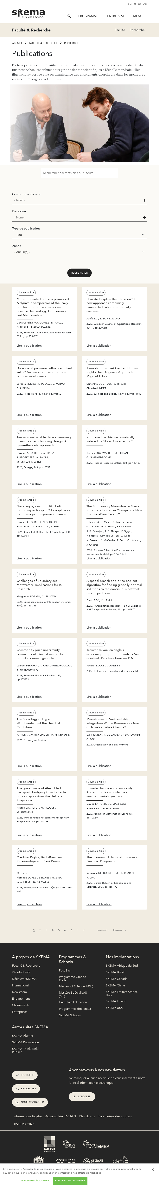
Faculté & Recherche (43, 43)
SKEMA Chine (115, 985)
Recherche (71, 43)
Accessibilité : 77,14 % (60, 1116)
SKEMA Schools (70, 1015)
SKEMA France (116, 1001)
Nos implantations (122, 957)
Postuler (27, 1075)
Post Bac (65, 970)
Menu (137, 16)
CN (145, 4)
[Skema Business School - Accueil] (28, 14)
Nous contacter (32, 1102)
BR (139, 4)
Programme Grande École (72, 979)
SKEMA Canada (116, 979)
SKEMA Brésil (115, 972)
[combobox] (79, 200)
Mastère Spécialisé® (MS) (73, 994)
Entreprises (116, 16)
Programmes (89, 16)
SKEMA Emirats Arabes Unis (121, 994)
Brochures (28, 1088)
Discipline (19, 211)
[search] (69, 16)
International (20, 985)
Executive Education (73, 1002)
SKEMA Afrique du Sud (122, 966)
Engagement (21, 999)
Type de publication (26, 228)
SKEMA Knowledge (25, 1042)
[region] (79, 1175)
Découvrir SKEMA (24, 979)
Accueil (17, 43)
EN (129, 4)
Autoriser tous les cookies (70, 1180)
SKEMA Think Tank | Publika (25, 1050)
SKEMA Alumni (22, 1036)
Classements (20, 1005)
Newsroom (19, 992)
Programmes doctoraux (75, 1009)
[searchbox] (78, 200)
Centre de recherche (26, 194)
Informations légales (28, 1116)
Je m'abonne (82, 1096)
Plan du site (87, 1116)
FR (134, 4)
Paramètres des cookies (35, 1180)
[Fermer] (153, 1169)
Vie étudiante (21, 972)
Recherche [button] (137, 30)
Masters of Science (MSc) (76, 986)
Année (16, 246)
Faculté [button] (120, 30)
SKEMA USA (114, 1008)
